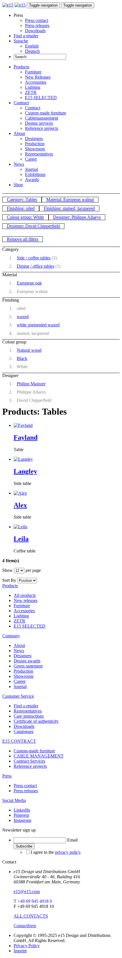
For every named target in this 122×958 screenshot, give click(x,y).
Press (7, 775)
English (32, 46)
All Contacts (31, 916)
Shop (18, 184)
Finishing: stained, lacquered (69, 208)
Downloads (35, 30)
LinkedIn (22, 810)
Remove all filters (22, 239)
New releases (25, 600)
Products (21, 66)
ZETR (31, 92)
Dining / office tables (35, 266)
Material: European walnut (70, 199)
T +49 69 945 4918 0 (33, 901)
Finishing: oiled (21, 208)
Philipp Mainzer (31, 383)
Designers (34, 138)
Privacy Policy (27, 945)
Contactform (25, 925)
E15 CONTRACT (19, 741)
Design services (39, 123)
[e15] (7, 5)
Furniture (33, 71)
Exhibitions (35, 174)
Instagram (22, 820)
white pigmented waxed (38, 324)
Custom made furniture (45, 112)
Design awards (27, 660)
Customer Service (18, 696)
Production (35, 143)
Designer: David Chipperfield (33, 226)
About (19, 133)
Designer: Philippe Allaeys (77, 217)
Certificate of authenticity (36, 721)
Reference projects (41, 128)
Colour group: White (25, 217)
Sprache (21, 40)
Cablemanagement (41, 118)
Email (72, 840)
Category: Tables (22, 199)
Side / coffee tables (34, 257)
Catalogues (23, 731)
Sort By (9, 580)
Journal (31, 169)
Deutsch (32, 51)
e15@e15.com (27, 891)
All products (25, 595)
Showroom (35, 148)
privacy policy (67, 852)
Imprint (20, 950)
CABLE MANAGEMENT (39, 756)
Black (22, 358)
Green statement (28, 666)
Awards (32, 179)
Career (31, 159)
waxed (23, 316)
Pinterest (21, 815)
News (19, 164)
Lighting (32, 87)
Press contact (36, 20)
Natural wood (29, 350)
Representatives (39, 154)
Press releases (37, 25)
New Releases (38, 77)
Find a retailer (26, 35)
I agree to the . (56, 852)
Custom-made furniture (34, 750)
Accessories (35, 82)
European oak (29, 283)
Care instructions (29, 716)
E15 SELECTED (41, 97)
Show (7, 570)
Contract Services (29, 761)
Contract (21, 102)
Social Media (14, 800)
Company (11, 635)
